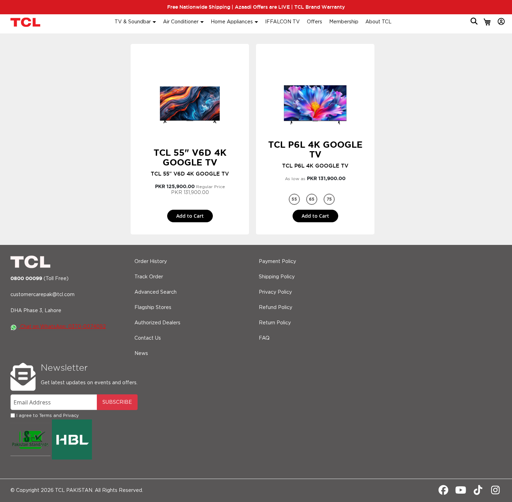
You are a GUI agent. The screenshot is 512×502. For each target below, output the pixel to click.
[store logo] (26, 22)
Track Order (148, 277)
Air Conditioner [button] (181, 22)
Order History (150, 261)
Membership (343, 22)
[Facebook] (443, 492)
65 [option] (312, 199)
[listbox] (315, 199)
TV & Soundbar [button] (133, 22)
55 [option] (294, 199)
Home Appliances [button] (232, 22)
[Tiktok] (478, 492)
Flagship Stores (152, 307)
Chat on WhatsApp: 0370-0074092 (62, 326)
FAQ (264, 338)
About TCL (378, 22)
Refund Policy (275, 307)
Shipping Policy (277, 277)
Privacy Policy (275, 292)
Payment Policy (277, 261)
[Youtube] (461, 492)
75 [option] (329, 199)
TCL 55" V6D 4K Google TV (190, 157)
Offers (314, 22)
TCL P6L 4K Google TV (315, 149)
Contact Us (147, 338)
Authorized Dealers (157, 322)
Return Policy (275, 322)
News (141, 353)
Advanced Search (155, 292)
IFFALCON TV (282, 22)
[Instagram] (495, 492)
